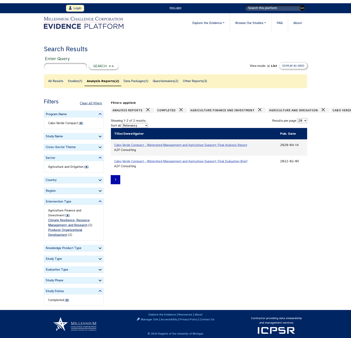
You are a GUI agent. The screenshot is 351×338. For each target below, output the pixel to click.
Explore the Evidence (162, 314)
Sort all (116, 126)
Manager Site (149, 319)
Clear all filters (91, 103)
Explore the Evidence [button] (207, 23)
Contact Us (207, 319)
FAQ (280, 23)
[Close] (147, 109)
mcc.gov (175, 8)
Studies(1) (75, 81)
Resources (185, 314)
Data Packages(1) (136, 81)
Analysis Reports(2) (103, 81)
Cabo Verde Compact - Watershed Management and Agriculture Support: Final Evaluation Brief (180, 161)
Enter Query (57, 58)
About (297, 23)
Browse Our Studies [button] (249, 23)
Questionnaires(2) (165, 81)
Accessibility (169, 319)
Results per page (284, 121)
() (81, 123)
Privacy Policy (188, 319)
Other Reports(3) (195, 81)
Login (76, 8)
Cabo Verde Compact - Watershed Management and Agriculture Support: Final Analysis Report (180, 145)
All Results (55, 81)
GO (302, 8)
